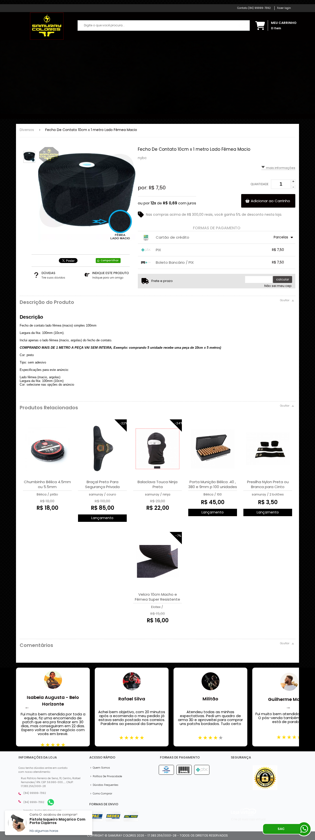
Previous (27, 707)
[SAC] (304, 829)
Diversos (27, 129)
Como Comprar (101, 793)
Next (288, 707)
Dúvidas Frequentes (104, 785)
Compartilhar (110, 260)
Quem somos (100, 768)
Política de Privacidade (106, 776)
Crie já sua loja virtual (248, 819)
